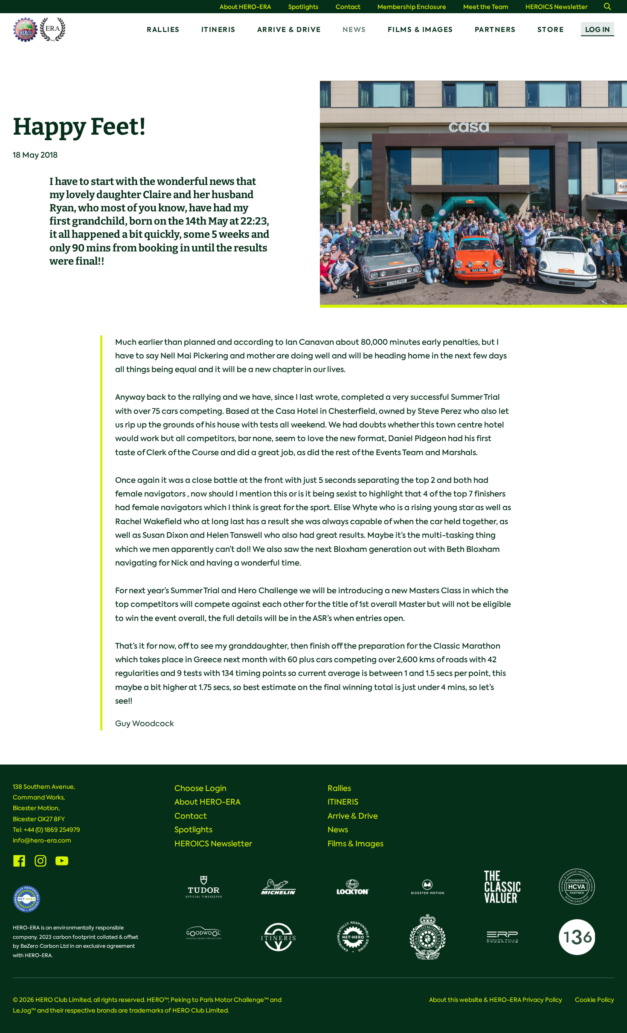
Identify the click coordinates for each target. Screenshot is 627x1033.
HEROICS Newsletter (556, 7)
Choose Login (200, 788)
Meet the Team (485, 7)
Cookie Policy (594, 1000)
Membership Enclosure (411, 7)
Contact (348, 7)
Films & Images (420, 30)
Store (550, 30)
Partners (495, 30)
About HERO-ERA (245, 7)
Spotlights (303, 7)
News (354, 30)
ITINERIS (218, 30)
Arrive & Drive (289, 30)
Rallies (163, 30)
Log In (597, 30)
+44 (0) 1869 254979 (52, 830)
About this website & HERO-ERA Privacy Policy (495, 1000)
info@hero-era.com (42, 840)
